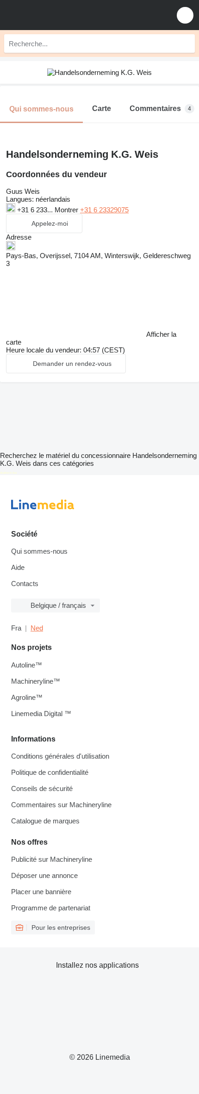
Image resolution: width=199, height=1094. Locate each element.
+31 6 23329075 (104, 210)
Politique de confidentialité (49, 772)
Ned (37, 628)
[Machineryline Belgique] (64, 15)
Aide (18, 567)
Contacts (24, 583)
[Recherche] (185, 43)
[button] (185, 15)
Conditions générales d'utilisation (60, 756)
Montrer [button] (67, 210)
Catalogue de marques (45, 821)
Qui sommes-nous (39, 551)
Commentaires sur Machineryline (61, 805)
